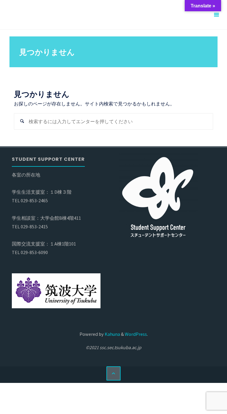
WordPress (136, 334)
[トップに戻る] (113, 373)
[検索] (22, 121)
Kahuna (112, 334)
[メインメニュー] (216, 15)
